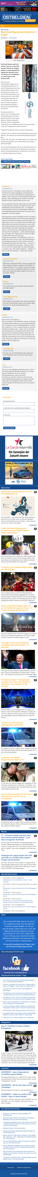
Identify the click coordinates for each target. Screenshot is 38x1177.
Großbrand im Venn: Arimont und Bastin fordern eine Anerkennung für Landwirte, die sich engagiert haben (19, 998)
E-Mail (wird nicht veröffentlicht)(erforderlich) (16, 408)
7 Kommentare (13, 38)
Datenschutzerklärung (24, 1167)
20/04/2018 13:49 (7, 317)
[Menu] (2, 26)
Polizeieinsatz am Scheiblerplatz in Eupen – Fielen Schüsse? (17, 880)
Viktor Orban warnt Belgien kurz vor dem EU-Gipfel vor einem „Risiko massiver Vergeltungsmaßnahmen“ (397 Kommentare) (19, 1147)
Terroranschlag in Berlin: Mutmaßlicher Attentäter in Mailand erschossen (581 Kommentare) (19, 1118)
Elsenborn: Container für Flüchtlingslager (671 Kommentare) (17, 1114)
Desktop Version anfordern (19, 1173)
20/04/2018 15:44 (8, 283)
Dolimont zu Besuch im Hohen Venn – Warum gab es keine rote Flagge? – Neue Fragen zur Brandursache (19, 985)
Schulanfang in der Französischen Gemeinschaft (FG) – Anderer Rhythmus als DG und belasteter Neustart (19, 994)
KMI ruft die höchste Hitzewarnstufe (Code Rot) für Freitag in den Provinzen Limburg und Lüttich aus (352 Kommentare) (19, 1153)
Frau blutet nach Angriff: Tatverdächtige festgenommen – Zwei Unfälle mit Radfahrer (19, 980)
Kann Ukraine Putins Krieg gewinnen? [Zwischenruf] (19, 1010)
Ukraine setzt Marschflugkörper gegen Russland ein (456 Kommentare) (19, 1131)
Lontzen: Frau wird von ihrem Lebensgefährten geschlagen (17, 989)
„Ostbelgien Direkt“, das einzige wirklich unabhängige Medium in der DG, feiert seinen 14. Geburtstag (19, 1014)
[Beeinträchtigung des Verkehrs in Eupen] (19, 50)
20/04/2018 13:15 (7, 188)
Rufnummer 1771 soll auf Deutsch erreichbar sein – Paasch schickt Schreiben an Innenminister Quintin (18, 901)
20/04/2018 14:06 (8, 350)
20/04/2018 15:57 (8, 299)
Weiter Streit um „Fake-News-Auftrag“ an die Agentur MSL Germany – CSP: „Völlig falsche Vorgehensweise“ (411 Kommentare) (19, 1136)
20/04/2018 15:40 (8, 261)
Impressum (10, 1167)
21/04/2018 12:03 (7, 367)
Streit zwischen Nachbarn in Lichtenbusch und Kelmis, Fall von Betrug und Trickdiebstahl (20, 1002)
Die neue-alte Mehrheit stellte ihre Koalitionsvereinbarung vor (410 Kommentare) (19, 1142)
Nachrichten (5, 29)
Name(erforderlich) (9, 401)
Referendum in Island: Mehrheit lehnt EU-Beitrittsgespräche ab (20, 889)
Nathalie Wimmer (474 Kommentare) (14, 1128)
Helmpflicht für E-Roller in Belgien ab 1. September (18, 1017)
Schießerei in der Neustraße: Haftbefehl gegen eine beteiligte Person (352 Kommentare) (20, 1158)
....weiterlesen (32, 525)
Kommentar (6, 415)
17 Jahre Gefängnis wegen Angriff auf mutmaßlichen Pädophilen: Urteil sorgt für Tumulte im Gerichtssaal (19, 1006)
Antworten (5, 254)
